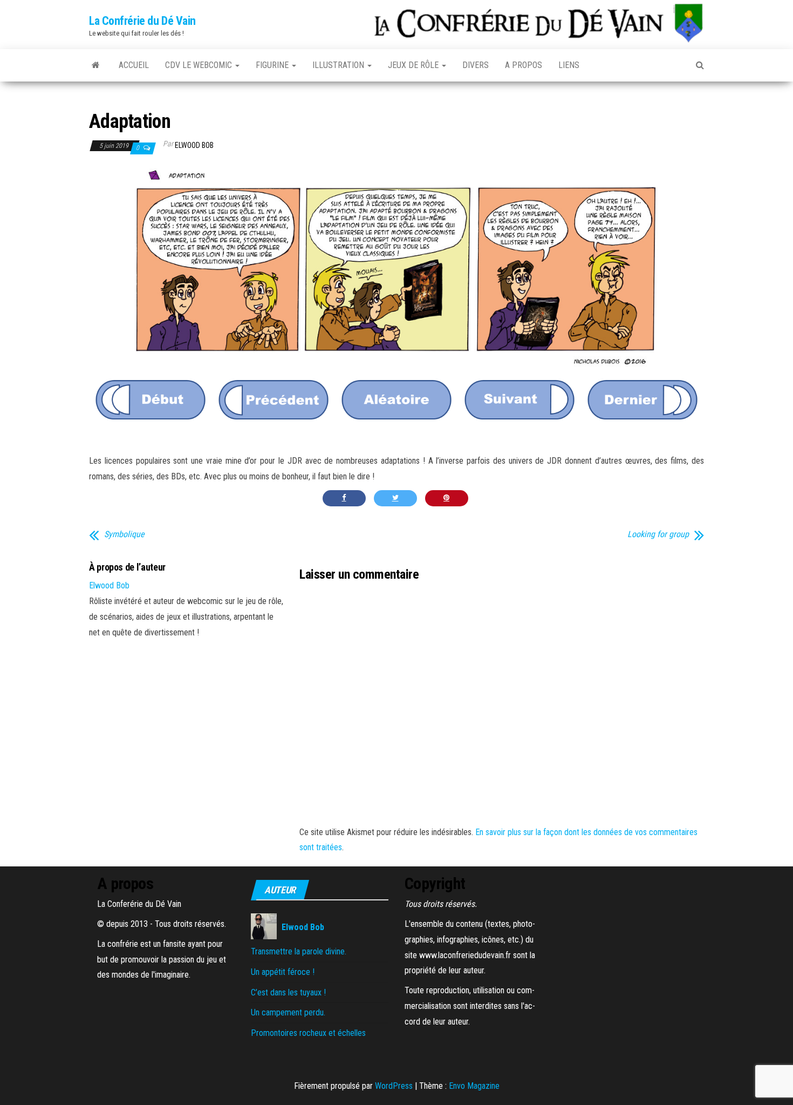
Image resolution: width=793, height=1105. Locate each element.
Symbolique (124, 534)
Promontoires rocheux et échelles (308, 1033)
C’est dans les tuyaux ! (288, 992)
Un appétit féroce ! (283, 972)
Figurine (273, 65)
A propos (523, 65)
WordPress (394, 1086)
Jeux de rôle (414, 65)
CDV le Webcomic (199, 65)
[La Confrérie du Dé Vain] (96, 65)
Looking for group (658, 534)
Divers (475, 65)
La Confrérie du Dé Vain (142, 21)
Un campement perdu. (288, 1012)
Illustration (339, 65)
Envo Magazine (474, 1086)
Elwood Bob (194, 145)
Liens (568, 65)
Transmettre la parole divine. (298, 951)
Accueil (134, 65)
